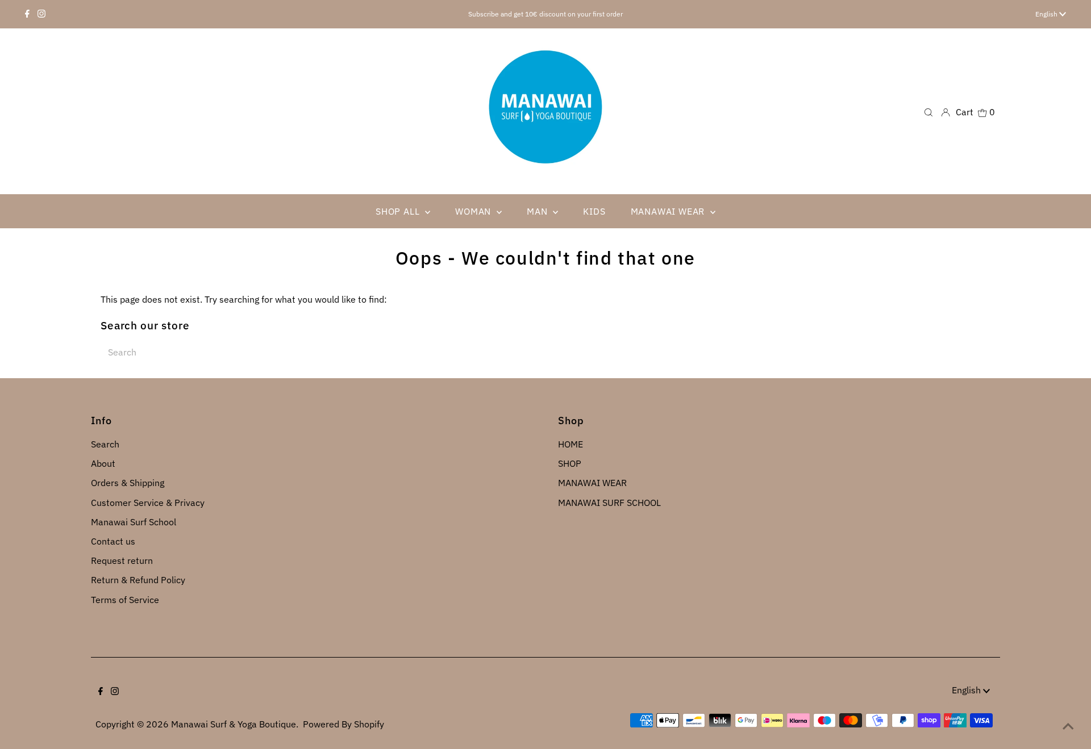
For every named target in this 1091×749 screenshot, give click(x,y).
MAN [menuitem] (538, 211)
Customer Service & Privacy (148, 502)
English (1047, 14)
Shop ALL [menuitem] (399, 211)
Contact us (113, 541)
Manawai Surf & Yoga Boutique (233, 724)
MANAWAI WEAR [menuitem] (669, 211)
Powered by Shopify (343, 724)
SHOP (569, 463)
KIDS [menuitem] (594, 211)
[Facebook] (27, 14)
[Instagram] (41, 14)
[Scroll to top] (1068, 726)
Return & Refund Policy (138, 579)
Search (105, 444)
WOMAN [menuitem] (474, 211)
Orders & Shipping (127, 482)
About (103, 463)
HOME (570, 444)
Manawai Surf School (133, 522)
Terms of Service (125, 599)
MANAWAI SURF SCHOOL (609, 502)
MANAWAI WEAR (592, 482)
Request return (122, 560)
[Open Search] (928, 111)
